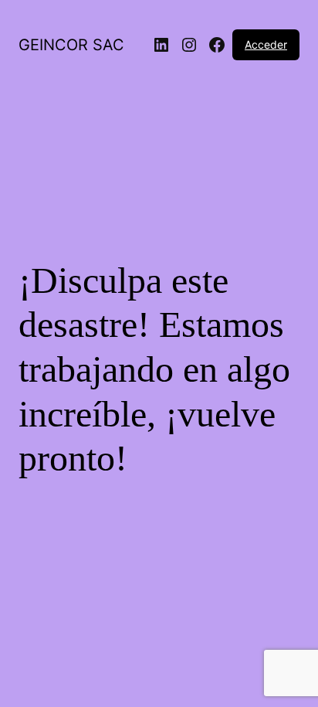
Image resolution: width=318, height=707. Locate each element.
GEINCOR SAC (71, 45)
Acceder (266, 44)
